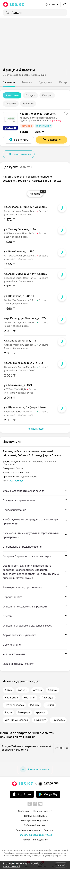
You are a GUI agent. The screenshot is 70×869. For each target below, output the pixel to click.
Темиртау (24, 712)
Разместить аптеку (38, 769)
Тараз (8, 712)
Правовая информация (28, 830)
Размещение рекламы (35, 815)
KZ (64, 4)
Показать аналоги (20, 154)
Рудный (34, 705)
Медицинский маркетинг (35, 820)
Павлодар (47, 697)
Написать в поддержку (35, 839)
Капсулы (47, 95)
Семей (50, 705)
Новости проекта (42, 811)
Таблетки (28, 103)
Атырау (52, 690)
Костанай (29, 697)
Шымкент (40, 720)
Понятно (60, 865)
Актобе (22, 690)
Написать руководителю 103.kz (35, 834)
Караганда (11, 697)
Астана (37, 690)
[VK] (40, 804)
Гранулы (30, 95)
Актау (8, 690)
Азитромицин (17, 480)
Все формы (12, 95)
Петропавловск (14, 705)
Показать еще (35, 428)
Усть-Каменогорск (16, 720)
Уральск (41, 712)
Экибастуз (58, 720)
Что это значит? (11, 866)
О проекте (24, 811)
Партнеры (49, 830)
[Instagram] (30, 804)
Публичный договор (35, 825)
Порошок (10, 103)
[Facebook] (35, 804)
